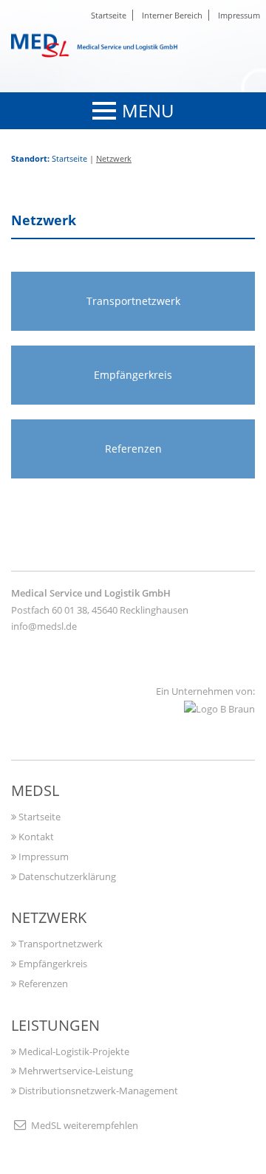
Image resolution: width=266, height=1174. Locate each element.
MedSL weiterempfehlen (83, 1125)
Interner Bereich (172, 15)
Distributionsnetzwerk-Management (97, 1090)
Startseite (108, 15)
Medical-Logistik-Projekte (72, 1051)
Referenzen (42, 983)
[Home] (99, 44)
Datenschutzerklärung (66, 876)
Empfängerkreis (51, 963)
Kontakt (35, 836)
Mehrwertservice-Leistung (74, 1070)
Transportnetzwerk (59, 943)
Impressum (239, 15)
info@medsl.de (44, 626)
